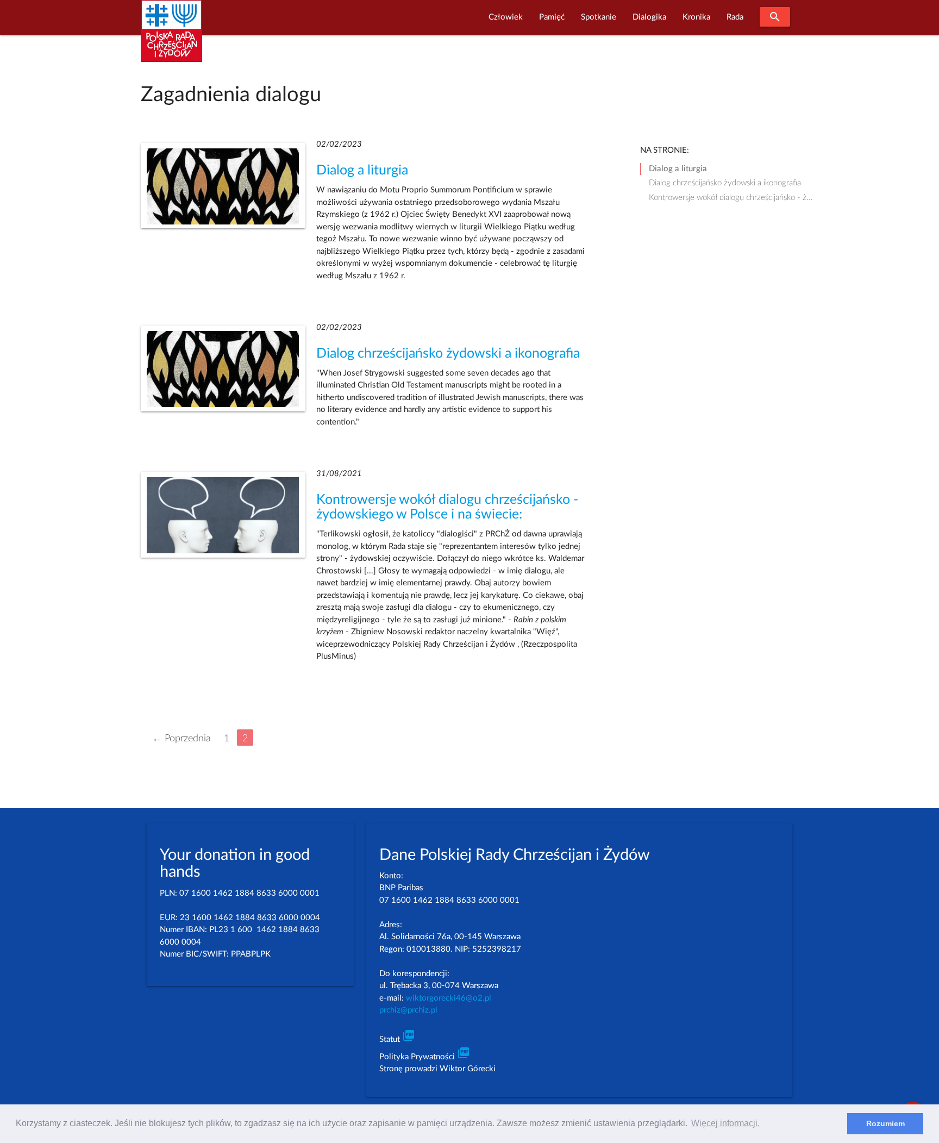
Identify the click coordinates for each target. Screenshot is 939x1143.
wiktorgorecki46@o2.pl (448, 998)
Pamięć (552, 17)
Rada (735, 17)
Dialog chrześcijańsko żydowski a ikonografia (448, 353)
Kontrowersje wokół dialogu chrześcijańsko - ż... (731, 197)
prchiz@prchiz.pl (408, 1010)
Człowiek (506, 17)
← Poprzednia (181, 738)
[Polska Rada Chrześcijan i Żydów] (171, 37)
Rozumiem (885, 1123)
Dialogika (649, 17)
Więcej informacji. (725, 1123)
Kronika (696, 17)
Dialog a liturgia (362, 170)
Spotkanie (598, 17)
